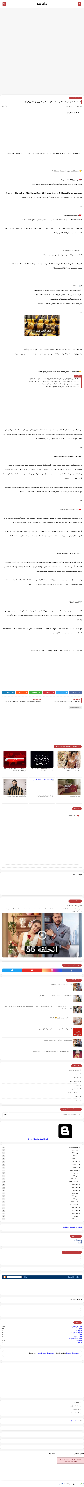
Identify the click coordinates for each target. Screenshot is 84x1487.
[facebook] (72, 970)
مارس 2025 (75, 1196)
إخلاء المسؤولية (74, 1406)
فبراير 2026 (75, 1164)
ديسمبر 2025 (74, 1170)
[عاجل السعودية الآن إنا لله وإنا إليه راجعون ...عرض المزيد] (42, 759)
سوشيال (76, 1078)
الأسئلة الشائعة (74, 1413)
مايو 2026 (75, 1156)
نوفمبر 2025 (74, 1173)
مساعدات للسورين (74, 796)
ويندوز (77, 1100)
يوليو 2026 (75, 1150)
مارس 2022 (75, 1207)
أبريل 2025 (75, 1193)
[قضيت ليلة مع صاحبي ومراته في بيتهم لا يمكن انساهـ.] (69, 759)
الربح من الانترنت (74, 1070)
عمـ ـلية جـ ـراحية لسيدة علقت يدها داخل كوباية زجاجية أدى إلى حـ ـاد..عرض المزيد (54, 381)
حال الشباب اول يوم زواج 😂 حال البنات (60, 1018)
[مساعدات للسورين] (69, 787)
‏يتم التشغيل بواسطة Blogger (38, 1139)
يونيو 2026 (75, 1153)
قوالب (77, 1085)
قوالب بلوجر (75, 1089)
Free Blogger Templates (46, 1353)
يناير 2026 (75, 1167)
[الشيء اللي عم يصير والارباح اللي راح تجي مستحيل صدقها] (15, 759)
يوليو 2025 (75, 1184)
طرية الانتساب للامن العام (45, 796)
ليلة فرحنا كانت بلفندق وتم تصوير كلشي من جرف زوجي (55, 995)
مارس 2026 (75, 1162)
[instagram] (52, 970)
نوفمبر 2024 (74, 1202)
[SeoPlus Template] (82, 1484)
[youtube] (32, 970)
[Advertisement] (42, 36)
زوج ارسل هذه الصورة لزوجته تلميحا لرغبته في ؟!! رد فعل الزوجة (59, 384)
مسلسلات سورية (73, 1093)
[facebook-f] (42, 1307)
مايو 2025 (75, 1190)
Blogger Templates (72, 1353)
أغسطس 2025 (73, 1182)
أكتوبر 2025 (75, 1176)
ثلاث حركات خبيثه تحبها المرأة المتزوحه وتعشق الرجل (62, 387)
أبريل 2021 (75, 1219)
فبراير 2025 (75, 1199)
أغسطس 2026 (73, 1147)
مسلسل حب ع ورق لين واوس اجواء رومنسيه (58, 1040)
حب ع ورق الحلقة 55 (74, 906)
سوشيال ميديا (75, 98)
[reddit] (42, 1314)
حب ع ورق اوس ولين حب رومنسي (61, 984)
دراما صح (74, 1421)
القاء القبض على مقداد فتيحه (16, 796)
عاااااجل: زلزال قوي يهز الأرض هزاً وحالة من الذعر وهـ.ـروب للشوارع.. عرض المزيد (54, 379)
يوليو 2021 (75, 1210)
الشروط (76, 1402)
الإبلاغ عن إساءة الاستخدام (72, 1227)
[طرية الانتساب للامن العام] (42, 787)
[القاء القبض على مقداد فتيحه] (15, 787)
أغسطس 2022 (73, 1205)
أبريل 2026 (75, 1159)
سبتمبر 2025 (74, 1179)
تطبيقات (76, 1074)
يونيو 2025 (75, 1187)
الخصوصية (76, 1409)
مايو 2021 (75, 1216)
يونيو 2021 (75, 1213)
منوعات (77, 1096)
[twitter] (12, 970)
